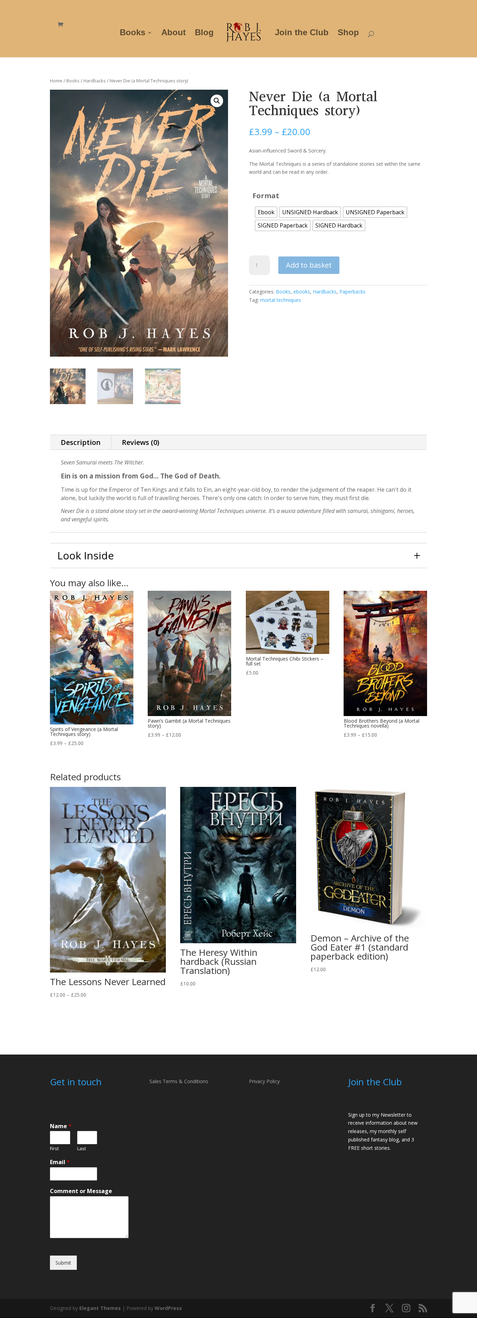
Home (56, 80)
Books (132, 33)
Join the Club (302, 33)
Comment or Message (81, 1191)
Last (81, 1149)
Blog (204, 33)
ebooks (301, 291)
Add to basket (309, 265)
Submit (63, 1262)
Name (61, 1126)
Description (81, 442)
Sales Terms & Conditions (178, 1081)
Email (60, 1162)
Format (265, 195)
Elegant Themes (100, 1308)
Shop (348, 33)
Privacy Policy (264, 1081)
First (54, 1149)
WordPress (168, 1308)
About (173, 33)
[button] (217, 101)
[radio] (266, 212)
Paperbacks (352, 291)
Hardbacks (94, 80)
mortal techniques (280, 300)
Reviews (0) (140, 442)
